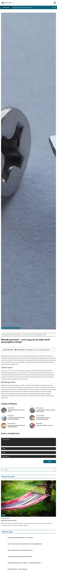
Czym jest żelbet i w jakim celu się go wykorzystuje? (45, 410)
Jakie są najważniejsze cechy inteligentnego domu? (20, 550)
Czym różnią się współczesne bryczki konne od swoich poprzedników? (25, 543)
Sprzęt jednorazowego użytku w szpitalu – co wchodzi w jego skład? (24, 562)
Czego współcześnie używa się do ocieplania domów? (16, 426)
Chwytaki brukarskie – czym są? (44, 425)
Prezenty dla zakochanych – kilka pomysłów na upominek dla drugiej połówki (32, 7)
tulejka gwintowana (9, 370)
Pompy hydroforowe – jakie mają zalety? (17, 569)
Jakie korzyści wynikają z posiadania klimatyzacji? (20, 556)
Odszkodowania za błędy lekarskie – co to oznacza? (20, 537)
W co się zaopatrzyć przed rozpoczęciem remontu (43, 418)
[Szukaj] (2, 469)
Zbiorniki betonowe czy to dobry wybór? (16, 410)
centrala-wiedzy (9, 349)
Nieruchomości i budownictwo (11, 327)
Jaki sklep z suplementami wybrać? (10, 520)
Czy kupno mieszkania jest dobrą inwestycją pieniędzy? (16, 418)
